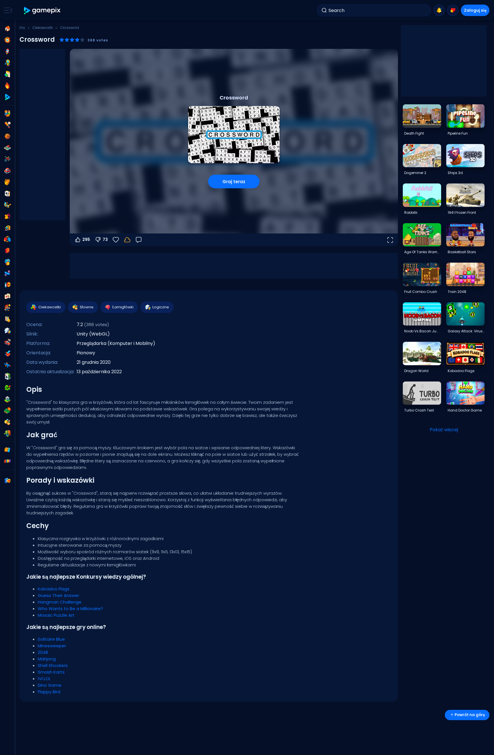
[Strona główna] (7, 28)
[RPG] (7, 353)
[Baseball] (7, 125)
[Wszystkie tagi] (7, 450)
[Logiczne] (7, 330)
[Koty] (7, 182)
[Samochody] (7, 170)
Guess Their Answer (58, 595)
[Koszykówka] (7, 136)
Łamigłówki (123, 307)
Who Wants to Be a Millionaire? (70, 609)
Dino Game (49, 685)
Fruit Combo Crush (420, 291)
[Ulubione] (453, 10)
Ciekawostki (43, 27)
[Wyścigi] (7, 342)
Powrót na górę (470, 715)
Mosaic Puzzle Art (56, 615)
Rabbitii (410, 212)
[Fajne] (7, 205)
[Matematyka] (7, 319)
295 (86, 239)
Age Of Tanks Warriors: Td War (422, 251)
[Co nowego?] (439, 10)
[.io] (7, 285)
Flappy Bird (49, 692)
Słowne (86, 307)
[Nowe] (7, 74)
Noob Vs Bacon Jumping (422, 331)
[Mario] (7, 307)
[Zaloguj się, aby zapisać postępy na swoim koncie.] (127, 239)
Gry (22, 27)
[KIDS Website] (7, 461)
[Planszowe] (7, 147)
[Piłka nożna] (7, 399)
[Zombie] (7, 433)
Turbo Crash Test (419, 410)
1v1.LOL (44, 679)
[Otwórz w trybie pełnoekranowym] (390, 239)
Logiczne (160, 307)
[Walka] (7, 239)
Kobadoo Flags (53, 589)
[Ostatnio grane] (7, 40)
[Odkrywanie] (7, 63)
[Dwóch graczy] (7, 113)
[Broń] (7, 273)
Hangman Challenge (59, 602)
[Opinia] (138, 239)
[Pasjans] (7, 376)
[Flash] (7, 250)
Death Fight (414, 133)
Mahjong (47, 659)
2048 (43, 652)
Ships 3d (455, 172)
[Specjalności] (7, 97)
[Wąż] (7, 388)
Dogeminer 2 (415, 172)
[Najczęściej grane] (7, 51)
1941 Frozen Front (462, 212)
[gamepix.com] (42, 10)
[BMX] (7, 159)
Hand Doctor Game (465, 410)
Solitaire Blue (51, 639)
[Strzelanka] (7, 365)
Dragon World (416, 370)
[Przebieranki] (7, 216)
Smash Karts (51, 672)
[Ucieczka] (7, 227)
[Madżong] (7, 296)
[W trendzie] (7, 85)
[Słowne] (7, 422)
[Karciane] (7, 193)
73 (105, 239)
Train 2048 (457, 291)
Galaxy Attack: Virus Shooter (466, 331)
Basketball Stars (462, 251)
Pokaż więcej (444, 429)
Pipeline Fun (458, 133)
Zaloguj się (475, 10)
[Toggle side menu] (7, 10)
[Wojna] (7, 410)
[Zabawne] (7, 262)
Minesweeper (52, 646)
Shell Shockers (53, 665)
